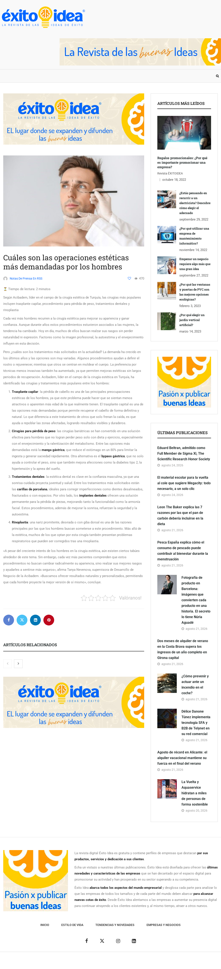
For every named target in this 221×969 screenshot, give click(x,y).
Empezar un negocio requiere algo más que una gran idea (194, 264)
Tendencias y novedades (72, 76)
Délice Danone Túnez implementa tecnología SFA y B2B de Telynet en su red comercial (196, 722)
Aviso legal (101, 962)
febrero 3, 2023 (190, 306)
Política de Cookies (159, 962)
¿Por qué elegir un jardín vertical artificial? (192, 320)
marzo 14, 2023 (190, 331)
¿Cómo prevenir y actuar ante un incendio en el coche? (195, 684)
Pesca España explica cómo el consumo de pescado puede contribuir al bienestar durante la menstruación (182, 550)
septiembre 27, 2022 (193, 275)
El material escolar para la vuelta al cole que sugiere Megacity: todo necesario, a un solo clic (184, 483)
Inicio (8, 76)
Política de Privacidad (127, 962)
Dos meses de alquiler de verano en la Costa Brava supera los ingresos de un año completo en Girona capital (182, 649)
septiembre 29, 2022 (193, 219)
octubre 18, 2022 (174, 180)
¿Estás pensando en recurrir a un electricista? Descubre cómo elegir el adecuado (194, 203)
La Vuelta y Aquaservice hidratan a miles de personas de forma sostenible (195, 793)
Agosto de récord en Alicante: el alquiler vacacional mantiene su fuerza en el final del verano (182, 758)
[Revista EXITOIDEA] (43, 17)
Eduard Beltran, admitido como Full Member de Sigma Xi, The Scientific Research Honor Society (183, 453)
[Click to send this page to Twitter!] (22, 620)
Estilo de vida (32, 76)
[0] (129, 278)
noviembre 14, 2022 (193, 250)
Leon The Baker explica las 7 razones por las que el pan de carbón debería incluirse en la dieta (180, 515)
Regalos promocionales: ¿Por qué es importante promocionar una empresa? (182, 162)
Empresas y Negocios (118, 76)
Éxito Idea (84, 962)
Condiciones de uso (189, 962)
